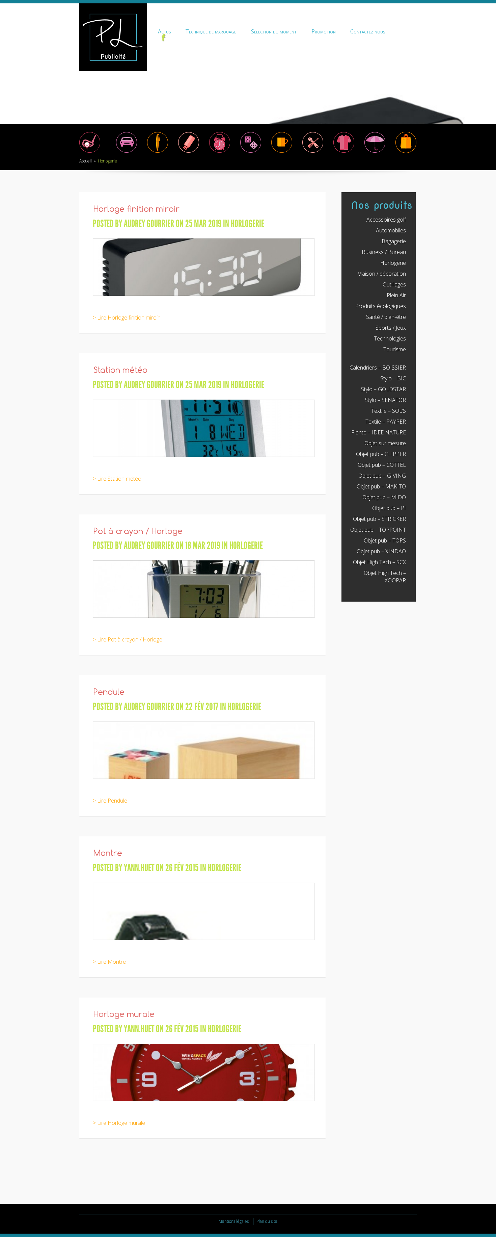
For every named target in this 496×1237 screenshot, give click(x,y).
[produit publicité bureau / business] (157, 152)
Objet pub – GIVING (382, 475)
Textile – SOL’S (388, 410)
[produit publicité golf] (89, 152)
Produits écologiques (380, 306)
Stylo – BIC (393, 378)
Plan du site (266, 1221)
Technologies (390, 338)
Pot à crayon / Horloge (138, 532)
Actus (164, 31)
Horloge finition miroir (136, 209)
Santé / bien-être (386, 317)
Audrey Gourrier (149, 224)
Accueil (85, 161)
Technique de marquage (210, 31)
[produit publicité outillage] (312, 152)
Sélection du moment (274, 31)
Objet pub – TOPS (385, 540)
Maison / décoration (381, 273)
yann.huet (139, 868)
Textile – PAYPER (385, 421)
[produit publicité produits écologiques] (343, 152)
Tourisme (394, 349)
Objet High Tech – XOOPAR (385, 576)
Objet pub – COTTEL (382, 465)
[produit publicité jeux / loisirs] (250, 152)
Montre (107, 854)
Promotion (323, 31)
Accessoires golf (386, 219)
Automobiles (391, 230)
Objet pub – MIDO (384, 497)
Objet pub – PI (389, 508)
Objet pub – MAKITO (381, 486)
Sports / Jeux (391, 327)
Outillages (394, 284)
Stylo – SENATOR (385, 400)
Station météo (120, 371)
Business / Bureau (384, 252)
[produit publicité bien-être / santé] (374, 152)
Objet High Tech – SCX (379, 562)
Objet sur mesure (385, 443)
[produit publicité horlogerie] (219, 152)
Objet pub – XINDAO (381, 551)
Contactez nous (367, 31)
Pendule (109, 692)
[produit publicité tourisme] (405, 152)
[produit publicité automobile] (126, 152)
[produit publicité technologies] (188, 152)
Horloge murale (124, 1015)
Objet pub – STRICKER (379, 519)
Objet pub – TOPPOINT (378, 529)
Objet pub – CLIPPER (381, 454)
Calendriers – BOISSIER (378, 367)
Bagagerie (394, 241)
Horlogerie (247, 224)
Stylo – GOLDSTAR (383, 389)
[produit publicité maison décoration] (281, 152)
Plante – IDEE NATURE (378, 432)
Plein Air (396, 295)
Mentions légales (234, 1221)
